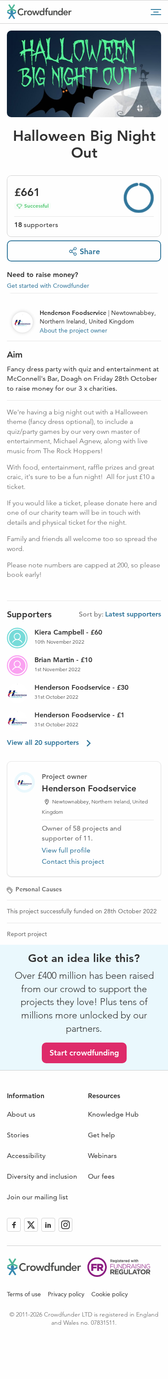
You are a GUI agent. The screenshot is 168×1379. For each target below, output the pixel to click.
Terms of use (24, 1294)
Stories (18, 1135)
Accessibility (26, 1156)
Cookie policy (109, 1294)
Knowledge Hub (113, 1114)
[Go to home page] (39, 11)
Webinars (102, 1156)
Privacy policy (66, 1294)
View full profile (66, 850)
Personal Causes (39, 889)
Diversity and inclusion (42, 1176)
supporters (36, 225)
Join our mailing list (37, 1197)
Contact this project (73, 861)
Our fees (101, 1176)
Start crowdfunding (84, 1053)
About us (21, 1114)
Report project (27, 934)
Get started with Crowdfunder (48, 285)
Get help (101, 1135)
